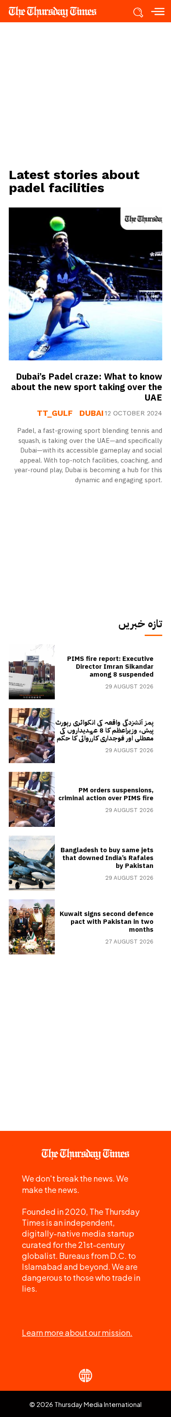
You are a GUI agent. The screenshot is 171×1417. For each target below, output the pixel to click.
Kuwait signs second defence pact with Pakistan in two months (106, 921)
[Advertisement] (85, 94)
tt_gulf (55, 413)
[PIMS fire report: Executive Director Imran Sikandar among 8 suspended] (32, 671)
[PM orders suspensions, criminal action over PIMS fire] (32, 799)
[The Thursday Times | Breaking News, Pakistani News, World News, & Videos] (57, 11)
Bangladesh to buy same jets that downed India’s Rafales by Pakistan (107, 858)
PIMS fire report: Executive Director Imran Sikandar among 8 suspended (110, 666)
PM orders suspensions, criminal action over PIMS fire (105, 794)
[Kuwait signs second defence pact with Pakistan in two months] (32, 926)
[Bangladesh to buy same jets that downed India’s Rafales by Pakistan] (32, 863)
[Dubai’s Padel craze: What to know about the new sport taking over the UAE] (85, 283)
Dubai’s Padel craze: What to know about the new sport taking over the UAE (86, 387)
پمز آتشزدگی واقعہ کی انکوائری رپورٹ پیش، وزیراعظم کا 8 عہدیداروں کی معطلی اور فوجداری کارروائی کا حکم (104, 730)
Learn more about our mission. (77, 1332)
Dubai (91, 413)
